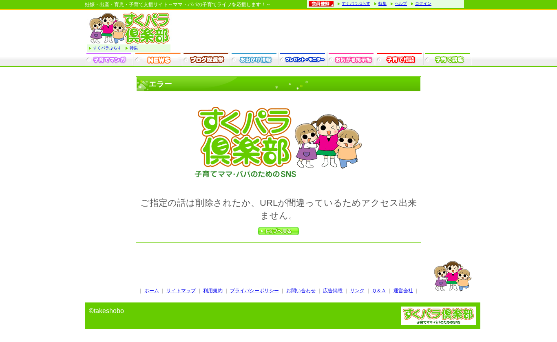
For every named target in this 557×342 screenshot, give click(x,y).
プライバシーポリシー (254, 290)
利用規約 (213, 290)
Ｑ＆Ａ (379, 290)
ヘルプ (401, 3)
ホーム (151, 290)
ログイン (423, 3)
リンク (357, 290)
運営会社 (403, 290)
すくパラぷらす (356, 3)
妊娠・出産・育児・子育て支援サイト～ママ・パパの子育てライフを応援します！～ (178, 4)
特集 (382, 3)
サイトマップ (181, 290)
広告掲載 (333, 290)
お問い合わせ (301, 290)
